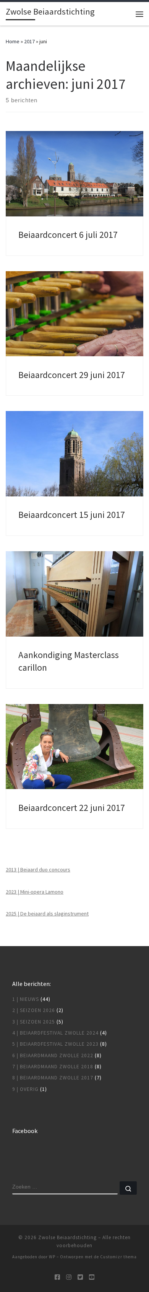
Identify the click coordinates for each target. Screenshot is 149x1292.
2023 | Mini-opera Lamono (34, 891)
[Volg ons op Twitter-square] (80, 1277)
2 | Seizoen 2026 (33, 1010)
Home (12, 41)
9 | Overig (25, 1089)
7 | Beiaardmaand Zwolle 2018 (52, 1066)
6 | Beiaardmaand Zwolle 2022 (52, 1055)
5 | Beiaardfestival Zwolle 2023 (55, 1044)
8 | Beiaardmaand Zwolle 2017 (52, 1077)
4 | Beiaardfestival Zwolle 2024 (55, 1033)
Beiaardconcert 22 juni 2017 (71, 807)
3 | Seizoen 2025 (33, 1022)
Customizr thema (118, 1256)
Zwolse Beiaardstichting (67, 1237)
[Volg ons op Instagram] (68, 1277)
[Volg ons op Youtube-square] (91, 1277)
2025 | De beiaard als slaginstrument (47, 913)
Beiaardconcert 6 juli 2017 (68, 234)
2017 (29, 41)
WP (52, 1256)
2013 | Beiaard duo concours (38, 869)
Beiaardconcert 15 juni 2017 (71, 514)
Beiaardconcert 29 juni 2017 (71, 374)
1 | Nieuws (25, 999)
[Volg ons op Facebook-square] (57, 1277)
